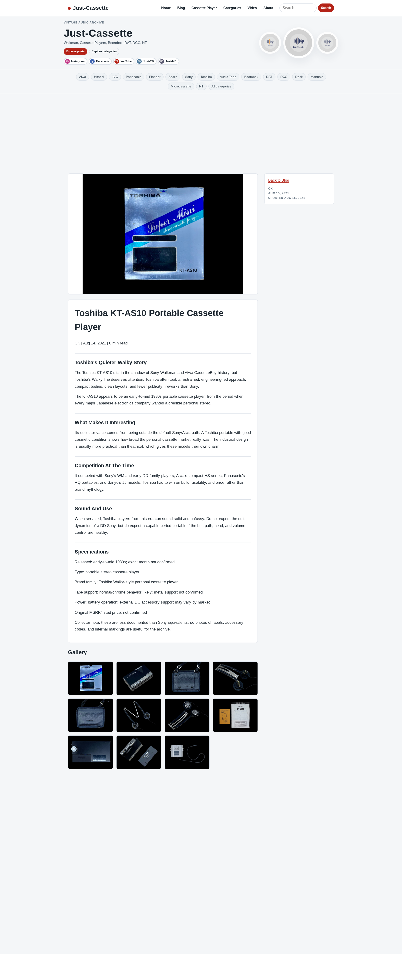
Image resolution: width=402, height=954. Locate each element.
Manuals (317, 77)
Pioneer (155, 77)
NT (201, 86)
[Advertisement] (201, 128)
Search (326, 8)
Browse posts (75, 51)
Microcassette (181, 86)
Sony (189, 77)
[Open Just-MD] (327, 43)
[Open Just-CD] (270, 43)
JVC (115, 77)
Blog (181, 8)
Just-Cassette (91, 8)
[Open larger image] (90, 678)
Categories (232, 8)
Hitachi (99, 77)
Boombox (251, 77)
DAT (269, 77)
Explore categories (104, 51)
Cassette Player (204, 8)
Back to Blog (278, 180)
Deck (299, 77)
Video (252, 8)
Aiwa (82, 77)
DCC (283, 77)
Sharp (172, 77)
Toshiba (206, 77)
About (268, 8)
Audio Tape (228, 77)
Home (166, 8)
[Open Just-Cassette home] (298, 42)
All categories (221, 86)
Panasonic (133, 77)
